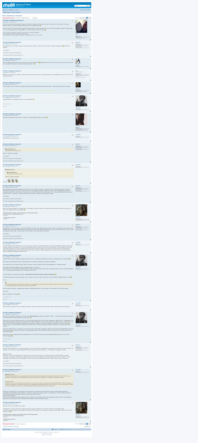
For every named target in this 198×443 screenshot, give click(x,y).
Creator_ (77, 33)
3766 (80, 145)
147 (79, 89)
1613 (80, 36)
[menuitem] (14, 10)
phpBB (45, 432)
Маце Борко (78, 216)
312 (79, 136)
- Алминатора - (8, 97)
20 (79, 127)
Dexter (6, 72)
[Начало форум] (9, 5)
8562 (80, 218)
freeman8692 (78, 134)
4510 (80, 73)
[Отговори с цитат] (72, 21)
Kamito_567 (78, 125)
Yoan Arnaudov (49, 433)
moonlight (7, 60)
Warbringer (78, 42)
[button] (80, 18)
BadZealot (7, 84)
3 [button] (85, 18)
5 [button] (88, 18)
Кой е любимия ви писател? (12, 16)
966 (79, 108)
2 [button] (83, 18)
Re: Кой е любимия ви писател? (13, 20)
